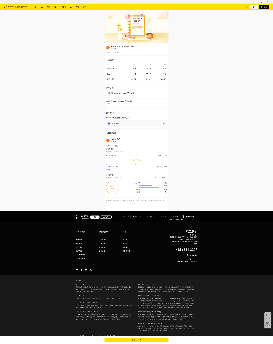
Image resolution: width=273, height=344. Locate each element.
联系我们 (126, 247)
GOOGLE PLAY (153, 217)
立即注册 (264, 7)
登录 (254, 7)
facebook (81, 270)
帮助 (77, 7)
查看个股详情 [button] (136, 340)
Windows (191, 217)
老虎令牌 (102, 243)
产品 (41, 7)
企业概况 (126, 240)
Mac (176, 217)
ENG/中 (265, 2)
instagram (91, 270)
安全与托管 (103, 240)
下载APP (267, 326)
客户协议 (79, 251)
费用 (64, 7)
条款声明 (79, 240)
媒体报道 (126, 243)
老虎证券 (15, 7)
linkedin (86, 270)
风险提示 (79, 247)
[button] (136, 47)
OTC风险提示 (80, 255)
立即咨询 (267, 318)
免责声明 (79, 243)
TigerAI (56, 7)
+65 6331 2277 (186, 249)
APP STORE (138, 217)
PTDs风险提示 (80, 258)
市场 (34, 7)
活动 (71, 7)
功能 (48, 7)
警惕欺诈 (102, 247)
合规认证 (102, 251)
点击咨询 (193, 254)
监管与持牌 (126, 251)
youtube (77, 270)
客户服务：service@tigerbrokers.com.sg (187, 260)
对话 (164, 123)
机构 (84, 7)
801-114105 (106, 298)
